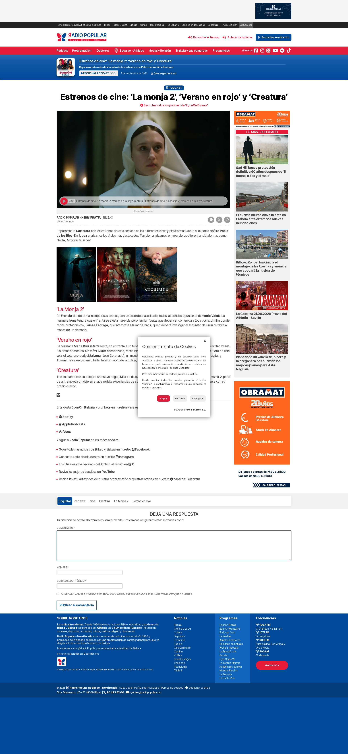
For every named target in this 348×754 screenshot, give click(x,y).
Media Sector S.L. (196, 409)
